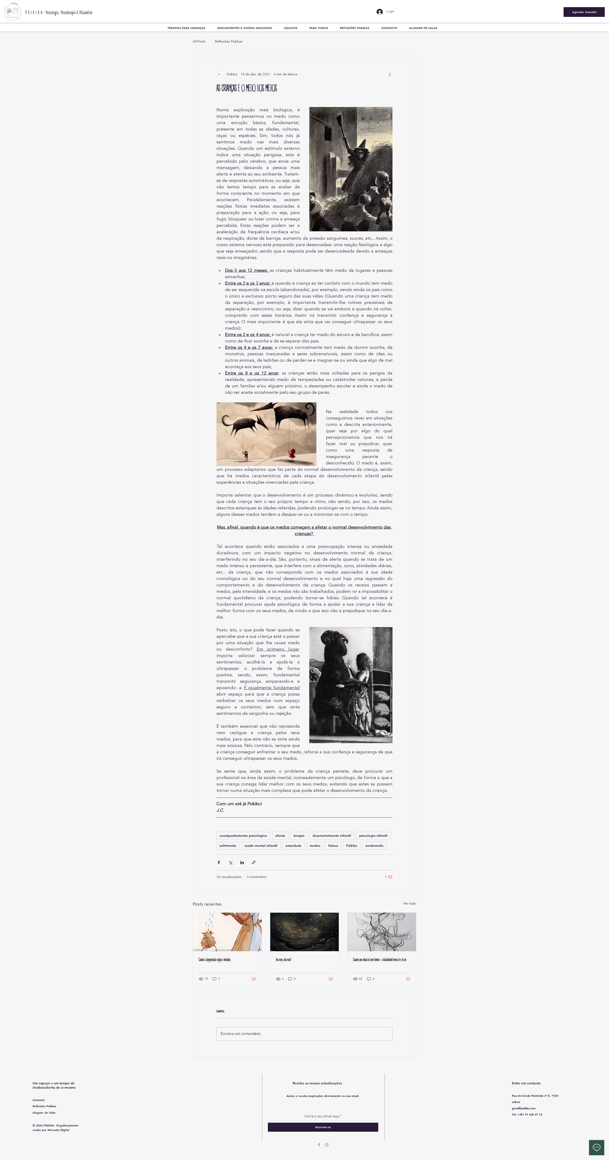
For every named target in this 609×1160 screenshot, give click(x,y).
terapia (298, 835)
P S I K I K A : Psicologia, (43, 13)
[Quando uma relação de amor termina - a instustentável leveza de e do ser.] (381, 932)
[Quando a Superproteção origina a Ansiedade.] (227, 932)
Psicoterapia (68, 13)
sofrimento (228, 845)
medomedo (374, 845)
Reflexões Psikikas (229, 41)
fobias (333, 845)
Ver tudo (409, 903)
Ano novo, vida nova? (283, 960)
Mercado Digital (58, 1130)
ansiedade (293, 845)
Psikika (351, 845)
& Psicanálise (85, 13)
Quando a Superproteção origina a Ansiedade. (215, 960)
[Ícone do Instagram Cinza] (326, 1144)
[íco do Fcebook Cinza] (319, 1144)
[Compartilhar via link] (253, 862)
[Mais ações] (390, 74)
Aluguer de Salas (44, 1112)
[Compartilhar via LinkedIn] (242, 862)
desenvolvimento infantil (332, 835)
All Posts (199, 41)
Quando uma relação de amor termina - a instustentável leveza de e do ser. (379, 960)
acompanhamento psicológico (243, 835)
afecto (280, 835)
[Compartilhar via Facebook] (218, 862)
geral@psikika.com (523, 1108)
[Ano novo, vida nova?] (304, 932)
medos (315, 845)
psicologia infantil (373, 835)
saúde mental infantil (261, 845)
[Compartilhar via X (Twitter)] (230, 862)
